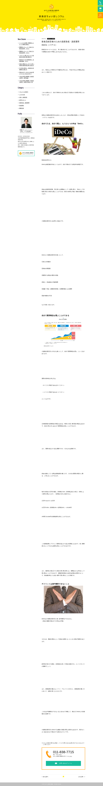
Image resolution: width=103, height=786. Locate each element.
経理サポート (22, 100)
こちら (70, 756)
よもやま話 (22, 94)
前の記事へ (45, 776)
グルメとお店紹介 (23, 92)
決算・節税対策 (23, 97)
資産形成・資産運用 (24, 102)
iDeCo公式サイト (47, 160)
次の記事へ (81, 776)
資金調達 (21, 105)
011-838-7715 (63, 752)
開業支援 (21, 108)
